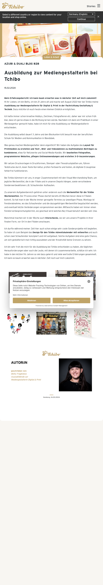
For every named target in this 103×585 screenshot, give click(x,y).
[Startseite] (13, 8)
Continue (81, 19)
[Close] (98, 16)
